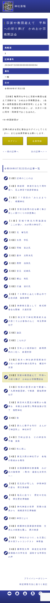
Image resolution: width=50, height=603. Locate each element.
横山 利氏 (22, 279)
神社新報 (20, 6)
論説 (19, 333)
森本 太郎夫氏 (25, 255)
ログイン (12, 141)
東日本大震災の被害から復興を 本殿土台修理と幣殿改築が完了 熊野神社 (27, 406)
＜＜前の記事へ (10, 151)
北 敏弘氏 (22, 232)
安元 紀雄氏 (24, 271)
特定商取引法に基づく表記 (33, 584)
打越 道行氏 (24, 286)
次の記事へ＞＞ (39, 151)
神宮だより (22, 518)
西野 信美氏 (24, 263)
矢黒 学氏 (22, 240)
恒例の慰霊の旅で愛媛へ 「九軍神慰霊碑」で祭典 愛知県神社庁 (28, 391)
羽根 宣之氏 (24, 248)
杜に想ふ (21, 449)
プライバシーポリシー (36, 578)
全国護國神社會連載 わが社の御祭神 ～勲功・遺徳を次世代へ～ (27, 472)
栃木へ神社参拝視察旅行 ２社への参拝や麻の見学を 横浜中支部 (28, 364)
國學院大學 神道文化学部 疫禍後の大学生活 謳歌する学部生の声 (28, 553)
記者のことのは (25, 178)
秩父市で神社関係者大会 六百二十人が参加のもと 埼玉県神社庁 (28, 321)
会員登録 (37, 141)
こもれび (21, 340)
